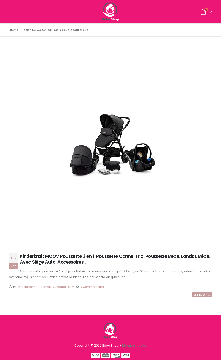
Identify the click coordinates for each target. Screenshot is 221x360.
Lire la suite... (202, 294)
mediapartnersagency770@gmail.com (46, 287)
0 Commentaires (92, 287)
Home (14, 30)
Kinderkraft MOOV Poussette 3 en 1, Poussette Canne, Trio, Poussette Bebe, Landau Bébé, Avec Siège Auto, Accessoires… (115, 259)
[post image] (110, 145)
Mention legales (134, 345)
